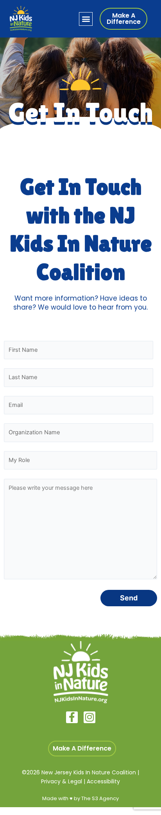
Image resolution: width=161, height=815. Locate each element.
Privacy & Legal (61, 781)
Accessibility (103, 781)
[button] (86, 19)
